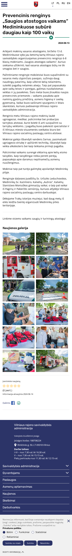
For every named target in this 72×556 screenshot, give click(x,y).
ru (63, 3)
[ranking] (18, 386)
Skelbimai (9, 500)
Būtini (10, 532)
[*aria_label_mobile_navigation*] (4, 4)
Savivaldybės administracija (21, 466)
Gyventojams (11, 473)
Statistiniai (40, 532)
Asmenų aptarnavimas (17, 486)
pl (58, 3)
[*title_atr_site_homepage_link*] (36, 4)
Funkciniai (24, 532)
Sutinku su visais (12, 543)
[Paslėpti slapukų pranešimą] (68, 520)
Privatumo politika (12, 528)
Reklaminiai (13, 536)
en (68, 3)
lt (53, 3)
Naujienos (9, 493)
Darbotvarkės (11, 507)
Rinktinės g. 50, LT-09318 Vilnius (33, 444)
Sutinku (30, 543)
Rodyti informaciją (11, 552)
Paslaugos (9, 479)
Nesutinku (44, 543)
